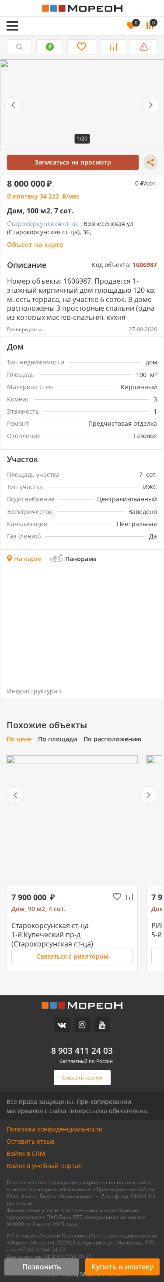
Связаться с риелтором (72, 956)
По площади (57, 739)
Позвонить (41, 1267)
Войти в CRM (26, 1154)
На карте (28, 558)
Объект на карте (35, 244)
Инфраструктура (32, 691)
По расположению (112, 739)
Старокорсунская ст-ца (43, 223)
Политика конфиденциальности (55, 1129)
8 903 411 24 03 (82, 1051)
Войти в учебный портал (44, 1166)
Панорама (81, 559)
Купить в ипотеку (122, 1267)
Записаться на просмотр (73, 162)
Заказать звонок (48, 13)
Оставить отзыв (31, 1141)
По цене (19, 739)
